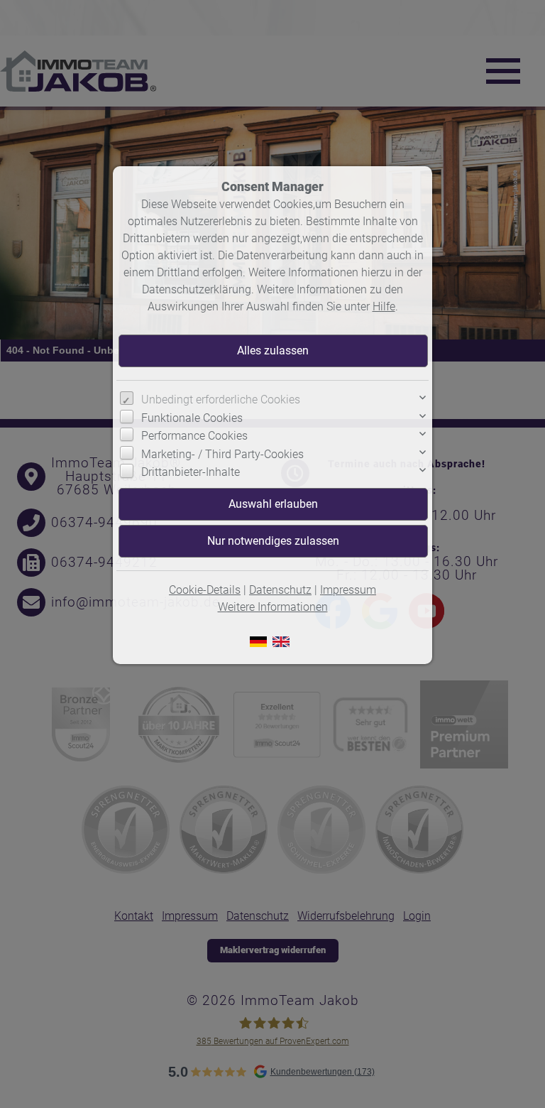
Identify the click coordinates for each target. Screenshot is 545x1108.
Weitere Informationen (273, 607)
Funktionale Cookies (192, 418)
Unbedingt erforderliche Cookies (220, 399)
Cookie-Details (205, 590)
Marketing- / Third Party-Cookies (222, 454)
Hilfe (384, 306)
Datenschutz (280, 590)
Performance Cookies (194, 435)
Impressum (348, 590)
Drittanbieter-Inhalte (190, 472)
